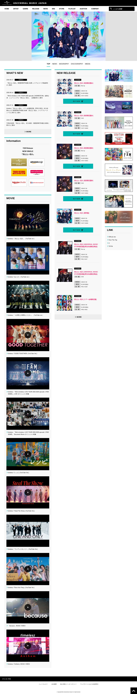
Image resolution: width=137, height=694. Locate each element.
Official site (112, 237)
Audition (83, 9)
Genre (25, 9)
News (45, 9)
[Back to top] (133, 690)
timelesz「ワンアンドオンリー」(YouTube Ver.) (23, 549)
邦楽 (9, 679)
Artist (16, 9)
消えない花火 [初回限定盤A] (83, 83)
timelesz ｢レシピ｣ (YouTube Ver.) (18, 472)
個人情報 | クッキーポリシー (68, 684)
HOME (6, 9)
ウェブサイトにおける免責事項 (89, 684)
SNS (53, 9)
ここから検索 (111, 8)
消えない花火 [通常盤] (81, 213)
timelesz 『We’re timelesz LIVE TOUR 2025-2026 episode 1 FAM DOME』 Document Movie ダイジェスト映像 (28, 433)
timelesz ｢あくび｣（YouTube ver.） (19, 277)
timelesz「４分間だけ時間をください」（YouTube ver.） (26, 315)
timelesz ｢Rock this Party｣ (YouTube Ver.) (21, 587)
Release (35, 9)
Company (95, 9)
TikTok (111, 246)
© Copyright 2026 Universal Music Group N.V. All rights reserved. (68, 691)
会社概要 (54, 684)
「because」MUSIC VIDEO (16, 626)
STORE (61, 9)
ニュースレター (43, 684)
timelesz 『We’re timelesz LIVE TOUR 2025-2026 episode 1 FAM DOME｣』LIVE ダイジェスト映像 (28, 393)
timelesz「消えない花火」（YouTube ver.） (21, 238)
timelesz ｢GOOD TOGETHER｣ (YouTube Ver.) (22, 353)
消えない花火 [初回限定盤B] (83, 148)
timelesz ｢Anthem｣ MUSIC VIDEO (19, 664)
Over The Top (113, 240)
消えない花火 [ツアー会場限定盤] (85, 299)
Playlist (72, 9)
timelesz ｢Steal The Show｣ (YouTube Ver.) (21, 511)
